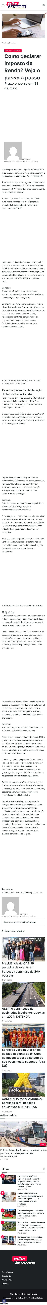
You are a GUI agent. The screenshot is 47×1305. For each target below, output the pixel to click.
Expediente (6, 1276)
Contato (5, 1284)
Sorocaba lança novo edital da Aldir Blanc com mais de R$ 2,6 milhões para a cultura (31, 1213)
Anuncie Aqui (7, 1280)
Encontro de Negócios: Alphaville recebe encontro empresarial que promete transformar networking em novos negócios (29, 1181)
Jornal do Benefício (20, 1298)
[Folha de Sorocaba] (16, 5)
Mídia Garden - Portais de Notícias (23, 1294)
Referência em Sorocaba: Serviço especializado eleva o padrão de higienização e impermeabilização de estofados (30, 1198)
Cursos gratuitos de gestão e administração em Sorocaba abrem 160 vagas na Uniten (30, 1239)
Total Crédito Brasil (36, 1298)
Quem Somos (7, 1272)
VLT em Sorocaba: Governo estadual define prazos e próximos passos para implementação (23, 1153)
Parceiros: (7, 1298)
